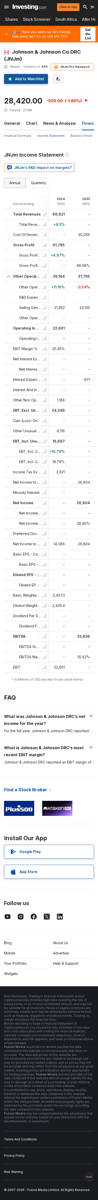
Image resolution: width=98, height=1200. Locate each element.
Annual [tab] (14, 183)
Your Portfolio (15, 963)
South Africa (66, 19)
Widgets (11, 973)
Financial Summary (17, 136)
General (12, 123)
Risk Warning (13, 1172)
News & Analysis (59, 123)
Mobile (9, 953)
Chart (31, 123)
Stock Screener (36, 19)
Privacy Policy (14, 1155)
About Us (60, 943)
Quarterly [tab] (38, 183)
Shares (11, 19)
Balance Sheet (81, 136)
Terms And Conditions (20, 1139)
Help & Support (65, 963)
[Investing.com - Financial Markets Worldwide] (29, 7)
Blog (8, 943)
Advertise (61, 953)
